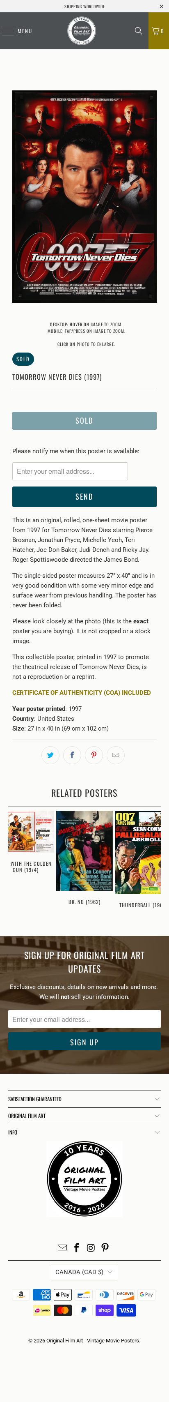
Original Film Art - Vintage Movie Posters (92, 1340)
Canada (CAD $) (79, 1272)
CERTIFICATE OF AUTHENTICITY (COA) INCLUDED (81, 692)
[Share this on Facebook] (72, 755)
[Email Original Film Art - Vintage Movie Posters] (63, 1248)
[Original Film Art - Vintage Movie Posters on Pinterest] (105, 1248)
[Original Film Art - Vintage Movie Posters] (81, 30)
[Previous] (18, 198)
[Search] (138, 31)
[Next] (150, 198)
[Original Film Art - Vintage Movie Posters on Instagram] (91, 1248)
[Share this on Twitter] (50, 755)
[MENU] (4, 31)
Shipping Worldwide (84, 6)
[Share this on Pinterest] (94, 755)
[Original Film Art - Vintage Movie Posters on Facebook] (77, 1248)
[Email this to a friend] (116, 755)
